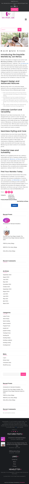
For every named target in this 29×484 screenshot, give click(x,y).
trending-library (6, 337)
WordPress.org (6, 365)
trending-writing (7, 342)
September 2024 (7, 289)
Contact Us (14, 459)
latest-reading (6, 321)
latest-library (6, 318)
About (14, 461)
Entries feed (6, 360)
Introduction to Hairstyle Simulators (11, 223)
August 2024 (6, 291)
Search (23, 374)
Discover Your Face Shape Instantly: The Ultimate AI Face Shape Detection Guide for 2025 (13, 238)
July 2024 (5, 294)
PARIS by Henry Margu (8, 243)
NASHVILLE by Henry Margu (10, 247)
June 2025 (5, 279)
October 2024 (6, 286)
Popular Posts (11, 196)
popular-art (5, 328)
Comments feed (7, 362)
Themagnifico (22, 482)
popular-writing (6, 330)
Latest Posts (11, 195)
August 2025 (6, 277)
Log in (4, 357)
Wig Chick (13, 51)
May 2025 (5, 282)
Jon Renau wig (24, 63)
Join (16, 427)
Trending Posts (11, 198)
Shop (14, 464)
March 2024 (6, 303)
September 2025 (7, 274)
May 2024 (5, 298)
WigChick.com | (6, 20)
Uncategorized (6, 345)
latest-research (7, 323)
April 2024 (5, 301)
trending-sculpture (7, 340)
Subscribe (14, 9)
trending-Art (6, 335)
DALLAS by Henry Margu (9, 251)
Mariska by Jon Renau (15, 159)
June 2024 (5, 296)
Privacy (14, 466)
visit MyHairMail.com (17, 180)
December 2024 (7, 284)
